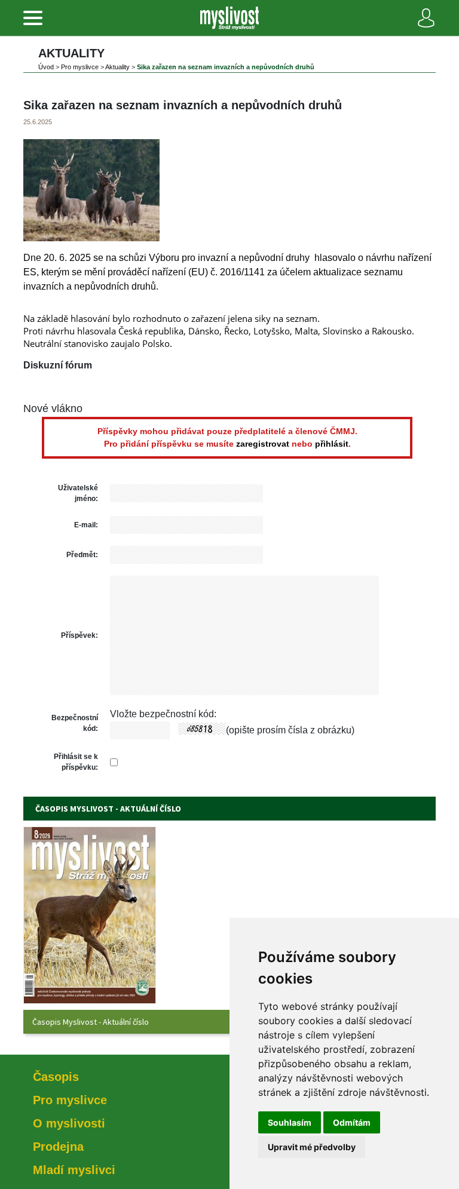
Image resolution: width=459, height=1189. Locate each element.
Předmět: (82, 555)
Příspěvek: (79, 635)
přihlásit (331, 443)
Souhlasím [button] (289, 1122)
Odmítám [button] (352, 1122)
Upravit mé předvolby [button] (312, 1147)
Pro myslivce (80, 66)
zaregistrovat (262, 443)
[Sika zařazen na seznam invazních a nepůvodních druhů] (91, 238)
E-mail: (86, 525)
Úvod (46, 66)
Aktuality (117, 66)
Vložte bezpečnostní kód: (163, 714)
